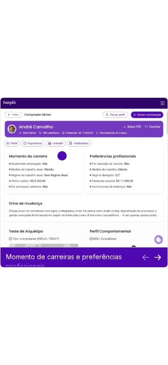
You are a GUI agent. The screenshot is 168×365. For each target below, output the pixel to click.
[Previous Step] (145, 257)
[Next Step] (158, 257)
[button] (71, 257)
